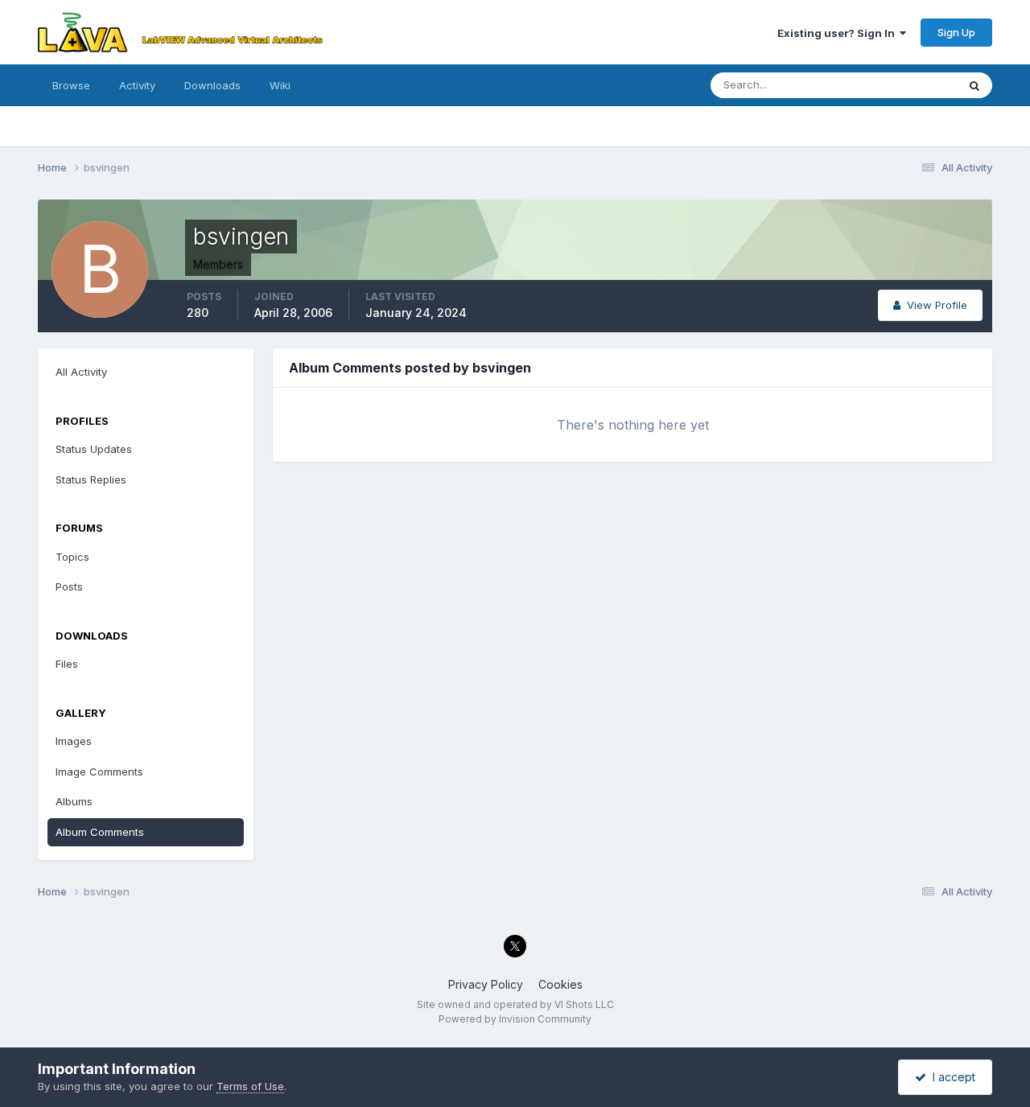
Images (74, 741)
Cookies (560, 984)
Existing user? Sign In (838, 33)
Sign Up (956, 32)
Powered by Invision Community (515, 1019)
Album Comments (100, 831)
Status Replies (91, 479)
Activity (137, 85)
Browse (71, 85)
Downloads (212, 85)
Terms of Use (250, 1086)
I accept (950, 1077)
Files (67, 663)
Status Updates (898, 85)
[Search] (974, 85)
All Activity (81, 371)
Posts (69, 586)
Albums (74, 801)
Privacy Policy (485, 984)
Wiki (280, 85)
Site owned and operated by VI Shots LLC (515, 1004)
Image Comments (99, 771)
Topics (72, 556)
